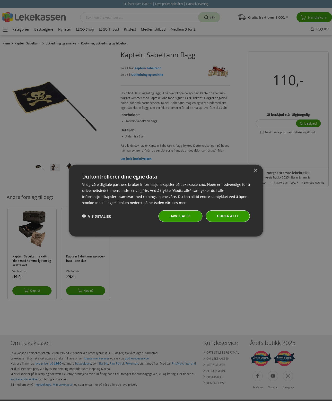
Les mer (179, 202)
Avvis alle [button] (181, 216)
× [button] (255, 170)
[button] (96, 216)
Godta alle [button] (228, 215)
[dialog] (166, 200)
